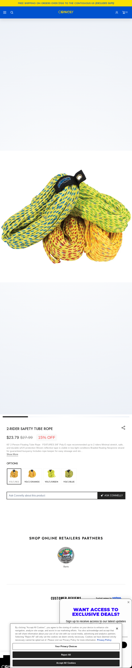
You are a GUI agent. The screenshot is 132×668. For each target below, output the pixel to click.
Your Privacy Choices (66, 646)
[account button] (117, 12)
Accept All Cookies (65, 663)
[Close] (117, 628)
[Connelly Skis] (66, 12)
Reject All (66, 655)
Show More (12, 454)
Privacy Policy (104, 640)
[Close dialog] (128, 602)
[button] (125, 12)
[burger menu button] (5, 12)
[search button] (12, 12)
